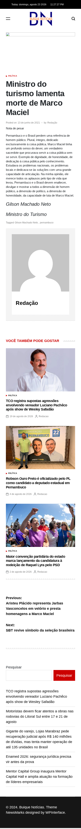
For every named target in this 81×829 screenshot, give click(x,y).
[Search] (73, 18)
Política (12, 76)
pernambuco (46, 222)
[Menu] (8, 18)
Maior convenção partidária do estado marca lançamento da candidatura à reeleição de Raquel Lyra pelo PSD (35, 561)
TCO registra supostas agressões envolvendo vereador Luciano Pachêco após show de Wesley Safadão (36, 405)
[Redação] (40, 263)
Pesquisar (14, 667)
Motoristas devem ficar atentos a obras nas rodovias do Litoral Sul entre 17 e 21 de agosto (40, 716)
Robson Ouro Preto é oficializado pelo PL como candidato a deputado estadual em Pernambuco (38, 483)
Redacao (44, 416)
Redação (52, 122)
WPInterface (55, 812)
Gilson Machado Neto (26, 222)
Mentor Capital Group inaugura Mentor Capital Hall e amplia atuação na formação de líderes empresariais (39, 776)
